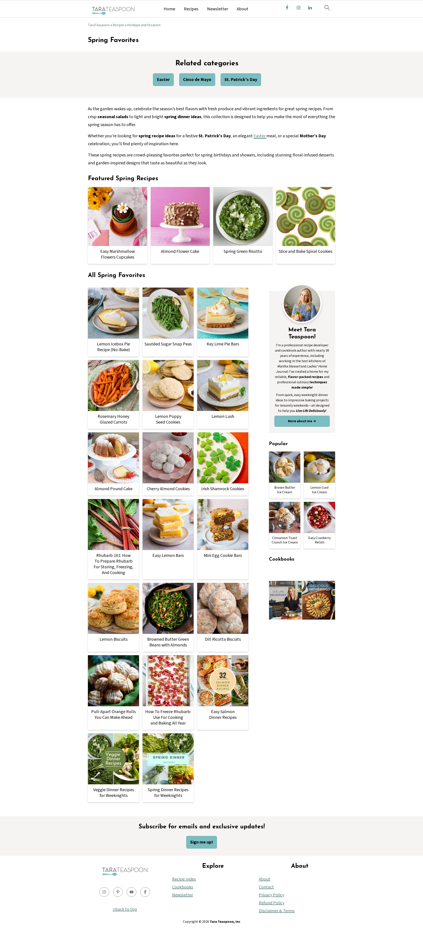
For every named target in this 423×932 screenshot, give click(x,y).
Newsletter (217, 9)
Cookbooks (182, 887)
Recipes (191, 9)
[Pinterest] (118, 892)
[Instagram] (104, 892)
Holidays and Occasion (144, 25)
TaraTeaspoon (99, 25)
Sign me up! (201, 842)
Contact (266, 887)
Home (169, 9)
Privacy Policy (271, 895)
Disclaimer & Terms (277, 911)
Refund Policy (271, 903)
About (242, 9)
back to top (126, 909)
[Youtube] (131, 892)
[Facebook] (145, 892)
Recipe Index (184, 879)
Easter (260, 136)
